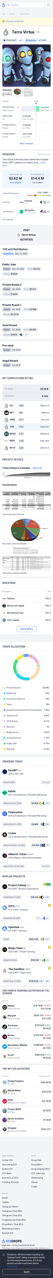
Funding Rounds (10, 1182)
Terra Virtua (24, 14)
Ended (12, 14)
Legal (34, 1186)
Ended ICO (7, 1169)
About (34, 1182)
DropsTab (36, 1160)
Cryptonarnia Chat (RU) (14, 1220)
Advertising (37, 1177)
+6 (20, 40)
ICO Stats (6, 1173)
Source (36, 468)
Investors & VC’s (10, 1177)
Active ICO (7, 1160)
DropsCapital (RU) (40, 1169)
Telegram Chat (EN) (12, 1211)
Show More (26, 629)
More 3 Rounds (26, 143)
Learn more (12, 1266)
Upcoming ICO (9, 1164)
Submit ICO (7, 1233)
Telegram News (10, 1206)
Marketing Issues (11, 1228)
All (3, 14)
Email (5, 1198)
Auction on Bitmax (15, 21)
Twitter (5, 1202)
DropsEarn (36, 1164)
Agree (26, 1272)
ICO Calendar (38, 1173)
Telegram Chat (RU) (12, 1215)
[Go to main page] (3, 5)
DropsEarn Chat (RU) (12, 1224)
